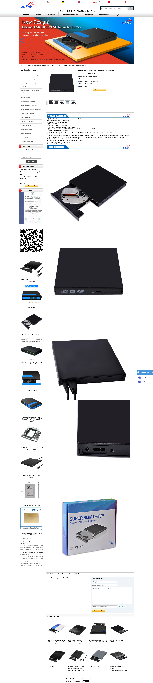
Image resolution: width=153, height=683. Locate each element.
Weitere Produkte (26, 129)
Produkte (52, 15)
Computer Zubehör (27, 121)
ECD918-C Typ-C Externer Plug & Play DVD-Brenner (31, 280)
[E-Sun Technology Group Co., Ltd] (27, 4)
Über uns (38, 15)
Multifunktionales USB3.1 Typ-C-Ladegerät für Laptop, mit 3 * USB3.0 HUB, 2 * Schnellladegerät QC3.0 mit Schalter (31, 419)
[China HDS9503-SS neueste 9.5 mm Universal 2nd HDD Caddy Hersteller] (31, 445)
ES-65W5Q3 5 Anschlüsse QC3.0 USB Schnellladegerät (31, 363)
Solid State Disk (26, 117)
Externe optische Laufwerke (41, 66)
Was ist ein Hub (24, 560)
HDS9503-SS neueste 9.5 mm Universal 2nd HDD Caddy (31, 448)
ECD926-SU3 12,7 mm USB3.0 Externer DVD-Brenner (35, 551)
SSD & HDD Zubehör (27, 113)
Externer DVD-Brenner (76, 574)
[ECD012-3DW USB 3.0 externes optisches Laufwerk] (61, 84)
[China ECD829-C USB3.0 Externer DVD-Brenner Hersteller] (31, 473)
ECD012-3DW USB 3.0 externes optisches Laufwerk (31, 335)
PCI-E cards (25, 137)
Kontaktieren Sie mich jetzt (31, 186)
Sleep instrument (26, 133)
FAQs (117, 15)
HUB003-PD (31, 308)
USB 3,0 (53, 66)
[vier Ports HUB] (76, 63)
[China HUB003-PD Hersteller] (31, 305)
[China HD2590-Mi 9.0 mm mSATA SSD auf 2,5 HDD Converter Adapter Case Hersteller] (31, 501)
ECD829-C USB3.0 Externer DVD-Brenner (31, 476)
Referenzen (88, 15)
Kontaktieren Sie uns (70, 15)
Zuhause (25, 15)
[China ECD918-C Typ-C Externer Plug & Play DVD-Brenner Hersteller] (31, 277)
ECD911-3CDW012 (31, 390)
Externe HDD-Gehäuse (28, 101)
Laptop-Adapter (26, 125)
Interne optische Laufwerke (29, 80)
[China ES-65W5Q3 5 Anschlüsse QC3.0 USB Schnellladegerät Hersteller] (31, 360)
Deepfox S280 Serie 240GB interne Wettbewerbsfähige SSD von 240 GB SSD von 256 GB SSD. (31, 533)
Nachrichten (104, 15)
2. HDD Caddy (25, 97)
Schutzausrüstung (27, 142)
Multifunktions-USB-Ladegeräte (31, 109)
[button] (71, 62)
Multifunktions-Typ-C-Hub (29, 105)
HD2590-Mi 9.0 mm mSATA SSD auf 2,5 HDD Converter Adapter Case (31, 504)
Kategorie (29, 66)
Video (127, 15)
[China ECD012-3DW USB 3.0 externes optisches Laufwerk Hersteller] (31, 332)
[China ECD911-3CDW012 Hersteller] (31, 388)
